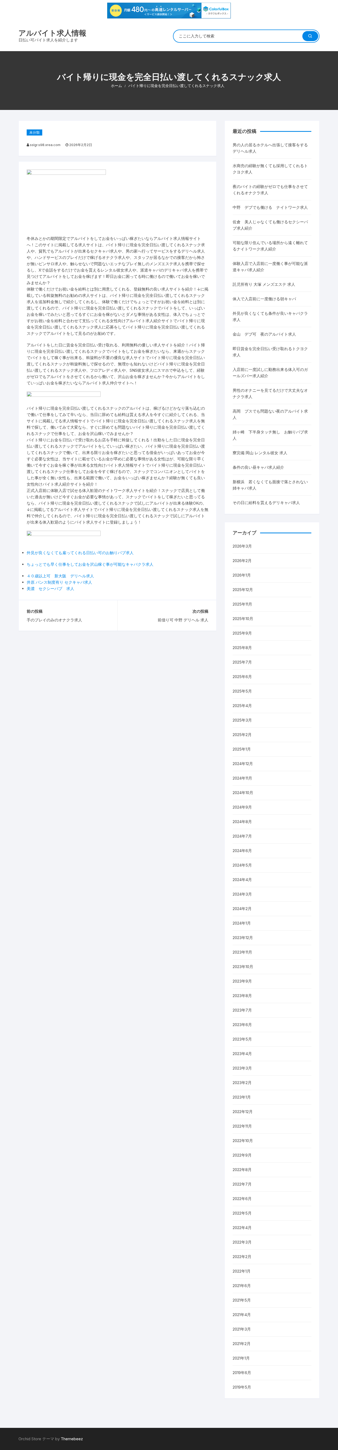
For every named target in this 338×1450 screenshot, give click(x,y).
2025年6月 (242, 676)
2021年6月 (242, 1285)
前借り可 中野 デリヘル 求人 (183, 619)
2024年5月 (242, 865)
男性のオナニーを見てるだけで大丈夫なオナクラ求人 (270, 393)
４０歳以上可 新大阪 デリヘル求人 (60, 575)
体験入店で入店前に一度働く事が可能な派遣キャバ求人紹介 (270, 266)
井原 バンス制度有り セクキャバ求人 (59, 582)
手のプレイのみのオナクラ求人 (54, 619)
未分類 (34, 132)
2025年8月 (242, 647)
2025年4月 (242, 705)
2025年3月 (242, 720)
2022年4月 (242, 1227)
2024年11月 (242, 778)
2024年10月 (243, 792)
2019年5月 (242, 1387)
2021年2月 (242, 1343)
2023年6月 (242, 1024)
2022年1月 (242, 1271)
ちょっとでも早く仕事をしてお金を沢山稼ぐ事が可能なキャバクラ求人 (90, 564)
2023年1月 (242, 1097)
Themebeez (72, 1438)
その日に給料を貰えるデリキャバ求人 (266, 502)
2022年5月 (242, 1213)
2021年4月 (242, 1314)
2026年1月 (242, 575)
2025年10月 (243, 618)
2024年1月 (242, 923)
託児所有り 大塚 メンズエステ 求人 (264, 284)
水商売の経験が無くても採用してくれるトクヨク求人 (270, 169)
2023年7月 (242, 1010)
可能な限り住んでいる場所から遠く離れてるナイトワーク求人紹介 (270, 246)
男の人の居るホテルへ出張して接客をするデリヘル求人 (270, 148)
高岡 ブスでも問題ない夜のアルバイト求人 (270, 414)
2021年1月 (241, 1358)
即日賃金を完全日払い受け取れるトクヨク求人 (270, 351)
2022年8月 (242, 1169)
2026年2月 (242, 560)
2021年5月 (242, 1300)
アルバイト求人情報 (52, 32)
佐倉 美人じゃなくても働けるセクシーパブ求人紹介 (270, 225)
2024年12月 (243, 763)
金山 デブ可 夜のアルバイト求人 (264, 334)
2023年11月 (242, 952)
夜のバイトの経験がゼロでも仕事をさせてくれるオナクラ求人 (270, 189)
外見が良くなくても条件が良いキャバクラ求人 (270, 316)
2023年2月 (242, 1082)
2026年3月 (242, 546)
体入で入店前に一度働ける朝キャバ (264, 298)
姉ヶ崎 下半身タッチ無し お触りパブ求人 (270, 435)
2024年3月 (242, 894)
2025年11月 (242, 604)
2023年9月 (242, 981)
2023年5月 (242, 1039)
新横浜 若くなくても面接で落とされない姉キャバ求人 (270, 485)
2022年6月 (242, 1198)
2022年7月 (242, 1184)
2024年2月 (242, 908)
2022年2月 (242, 1256)
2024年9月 (242, 807)
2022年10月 (243, 1140)
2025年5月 (242, 691)
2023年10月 (243, 966)
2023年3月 (242, 1068)
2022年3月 (242, 1242)
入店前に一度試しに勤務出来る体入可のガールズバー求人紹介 (270, 372)
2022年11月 (242, 1126)
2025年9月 (242, 633)
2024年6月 (242, 850)
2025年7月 (242, 662)
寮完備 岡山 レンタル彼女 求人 (260, 452)
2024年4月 (242, 879)
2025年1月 (242, 749)
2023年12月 (243, 937)
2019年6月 (242, 1372)
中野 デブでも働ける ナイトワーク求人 (270, 207)
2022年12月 (243, 1111)
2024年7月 (242, 836)
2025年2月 (242, 734)
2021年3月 (242, 1329)
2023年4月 (242, 1053)
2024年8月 (242, 821)
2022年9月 (242, 1155)
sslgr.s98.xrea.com (45, 145)
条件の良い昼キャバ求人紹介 (258, 467)
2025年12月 (243, 589)
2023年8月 (242, 995)
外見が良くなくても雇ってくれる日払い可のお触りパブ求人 (80, 552)
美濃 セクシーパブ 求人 (50, 588)
